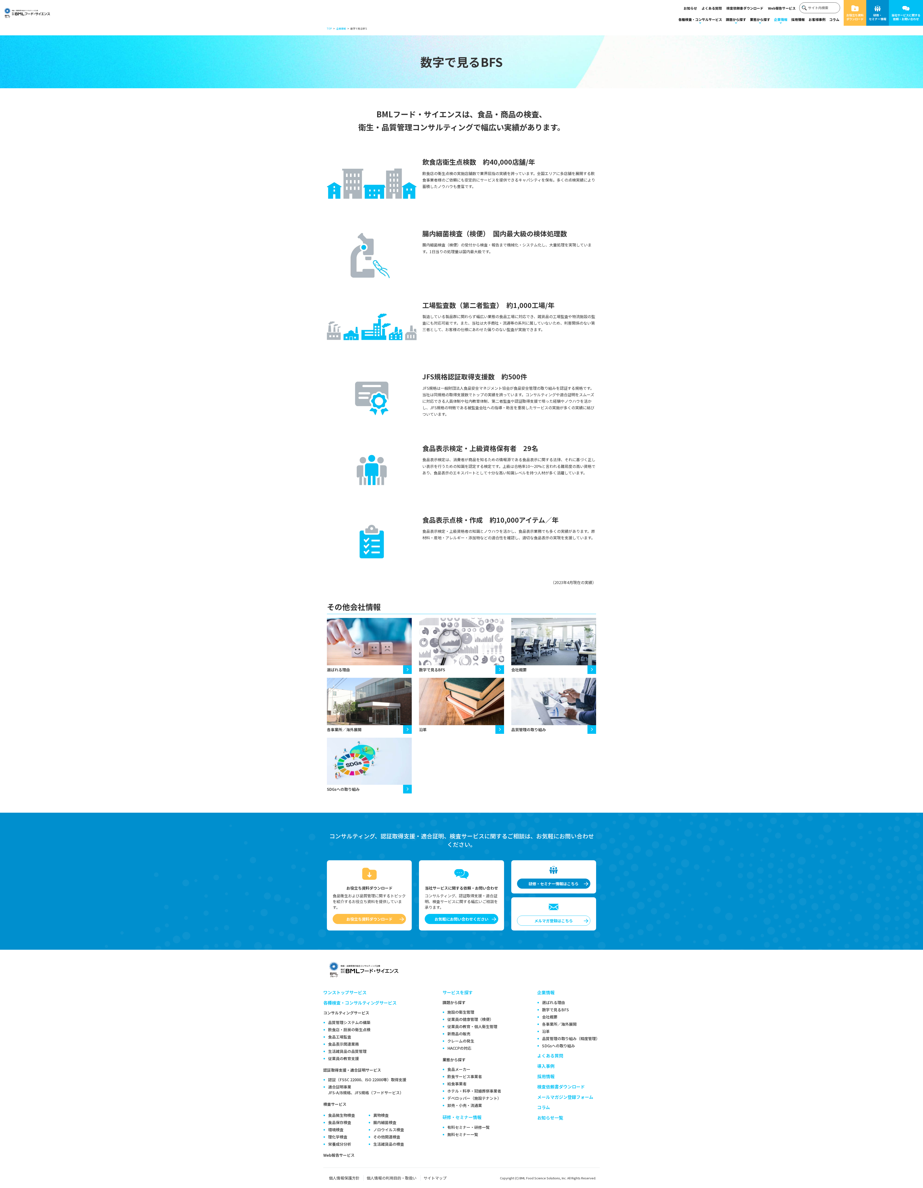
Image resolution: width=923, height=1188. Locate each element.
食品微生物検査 (341, 1115)
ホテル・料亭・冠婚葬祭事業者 (474, 1091)
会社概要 (519, 670)
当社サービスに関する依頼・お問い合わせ (906, 17)
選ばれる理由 (338, 670)
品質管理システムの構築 (349, 1022)
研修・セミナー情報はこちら (554, 883)
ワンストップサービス (345, 992)
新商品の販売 (458, 1034)
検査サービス (334, 1104)
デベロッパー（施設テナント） (474, 1098)
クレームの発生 (460, 1041)
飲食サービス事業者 (464, 1076)
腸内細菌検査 (384, 1122)
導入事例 (546, 1066)
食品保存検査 (339, 1122)
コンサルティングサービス (346, 1013)
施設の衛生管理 (460, 1012)
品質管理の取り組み (528, 729)
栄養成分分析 (339, 1144)
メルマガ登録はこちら (553, 921)
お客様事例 (817, 19)
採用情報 (798, 19)
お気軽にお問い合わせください (461, 919)
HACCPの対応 (459, 1048)
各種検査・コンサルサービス (700, 19)
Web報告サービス (782, 8)
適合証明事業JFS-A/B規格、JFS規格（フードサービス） (366, 1089)
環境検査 (335, 1129)
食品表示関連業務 (343, 1044)
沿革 (423, 729)
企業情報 (780, 19)
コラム (834, 19)
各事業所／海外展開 (344, 729)
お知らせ (690, 8)
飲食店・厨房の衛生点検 (349, 1029)
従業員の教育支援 (343, 1058)
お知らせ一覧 (550, 1117)
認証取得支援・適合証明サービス (352, 1070)
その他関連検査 (386, 1137)
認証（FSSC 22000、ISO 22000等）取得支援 (367, 1079)
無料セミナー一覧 (462, 1134)
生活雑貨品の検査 (388, 1144)
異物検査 (381, 1115)
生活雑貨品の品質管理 (347, 1051)
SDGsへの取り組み (343, 789)
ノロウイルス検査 (388, 1129)
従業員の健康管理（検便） (470, 1019)
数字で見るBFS (432, 670)
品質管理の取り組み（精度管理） (571, 1038)
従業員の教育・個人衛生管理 (472, 1026)
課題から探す (736, 19)
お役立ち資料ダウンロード (855, 17)
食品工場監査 (339, 1037)
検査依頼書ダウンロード (744, 8)
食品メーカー (458, 1069)
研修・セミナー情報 (877, 17)
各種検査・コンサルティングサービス (360, 1002)
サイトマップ (435, 1178)
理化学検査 (337, 1137)
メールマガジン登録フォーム (565, 1097)
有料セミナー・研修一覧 (468, 1127)
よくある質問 (712, 8)
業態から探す (760, 19)
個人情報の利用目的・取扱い (392, 1178)
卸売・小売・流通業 (464, 1105)
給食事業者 (457, 1084)
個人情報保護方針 (344, 1178)
